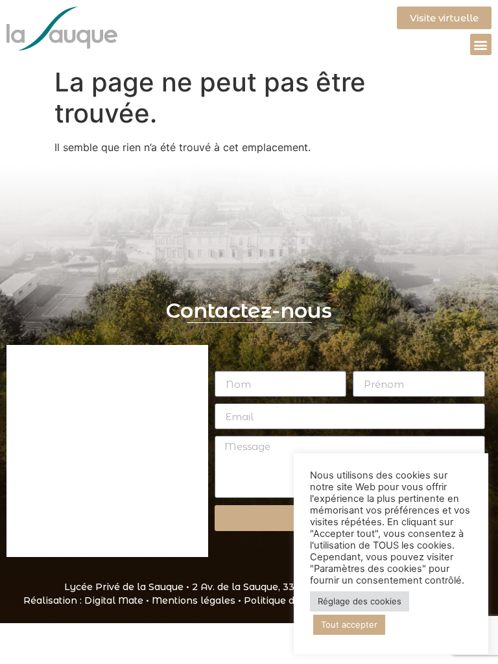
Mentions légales (193, 600)
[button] (481, 44)
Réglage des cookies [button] (359, 601)
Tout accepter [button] (349, 624)
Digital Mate (113, 600)
